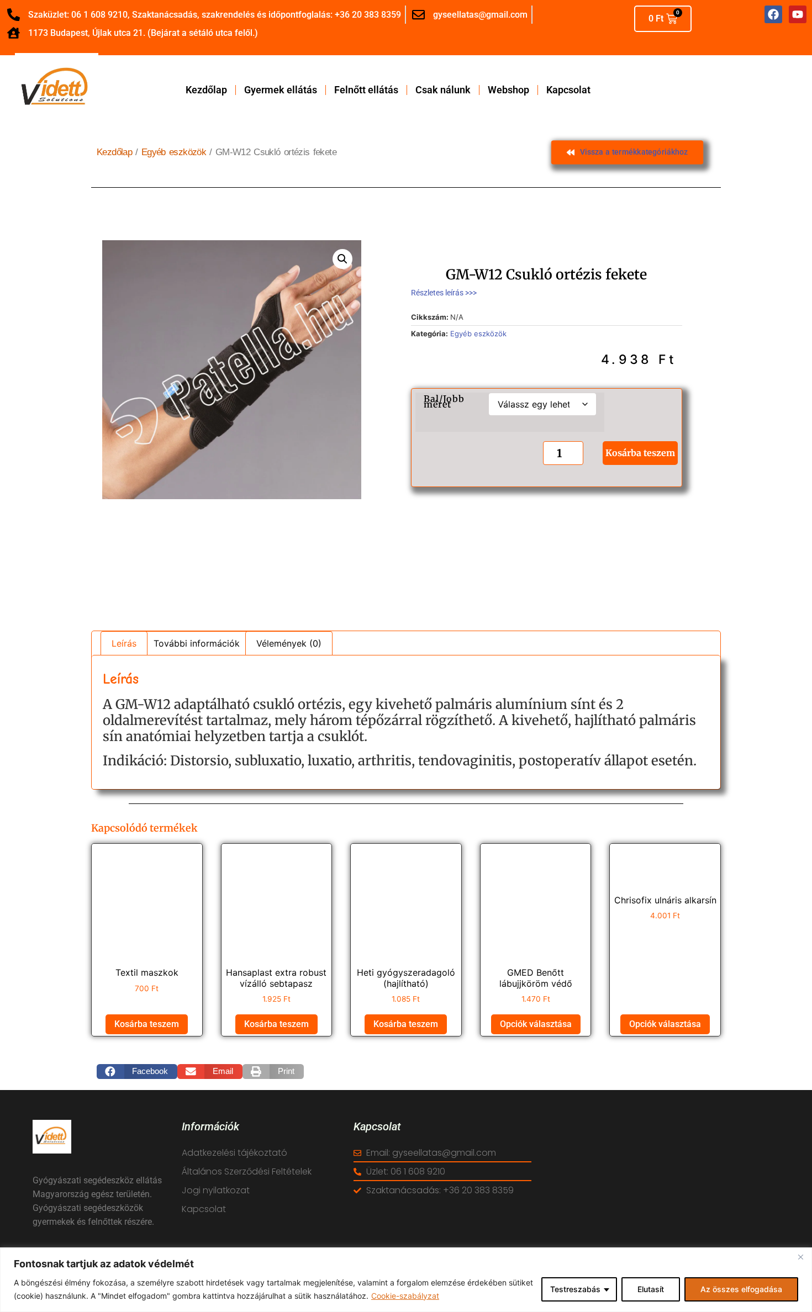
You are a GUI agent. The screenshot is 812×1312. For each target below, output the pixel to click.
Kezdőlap (206, 90)
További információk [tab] (197, 643)
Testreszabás (575, 1289)
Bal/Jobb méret (444, 401)
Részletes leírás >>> (444, 292)
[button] (342, 259)
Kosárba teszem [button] (146, 1024)
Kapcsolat (568, 90)
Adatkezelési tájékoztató (234, 1152)
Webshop (508, 90)
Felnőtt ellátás (366, 90)
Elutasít (650, 1289)
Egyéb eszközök (173, 152)
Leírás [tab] (124, 643)
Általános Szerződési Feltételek (247, 1171)
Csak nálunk (443, 90)
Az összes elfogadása (741, 1289)
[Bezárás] (800, 1256)
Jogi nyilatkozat (216, 1190)
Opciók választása (536, 1024)
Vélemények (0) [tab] (288, 643)
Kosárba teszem (640, 453)
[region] (406, 1279)
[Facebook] (773, 14)
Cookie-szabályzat (405, 1295)
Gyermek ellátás (280, 90)
